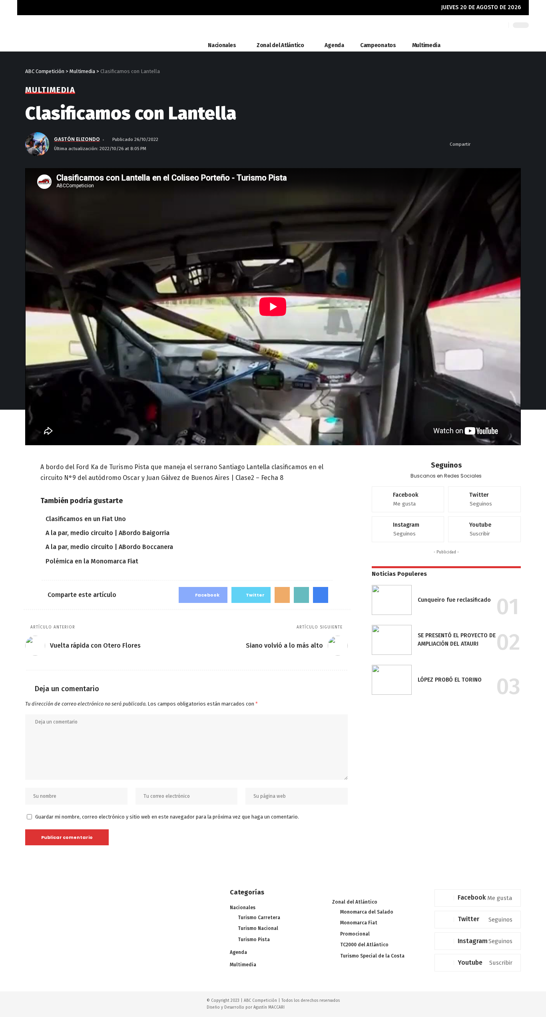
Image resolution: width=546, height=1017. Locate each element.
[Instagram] (408, 529)
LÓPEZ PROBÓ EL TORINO (450, 679)
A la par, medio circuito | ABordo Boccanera (109, 547)
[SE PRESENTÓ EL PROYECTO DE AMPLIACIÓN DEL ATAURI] (392, 640)
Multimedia (50, 90)
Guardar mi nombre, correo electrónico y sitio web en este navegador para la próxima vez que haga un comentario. (167, 817)
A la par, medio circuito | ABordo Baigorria (107, 533)
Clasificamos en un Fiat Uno (86, 519)
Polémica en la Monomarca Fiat (92, 561)
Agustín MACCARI (269, 1007)
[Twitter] (484, 499)
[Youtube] (484, 529)
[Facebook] (408, 499)
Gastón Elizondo (77, 139)
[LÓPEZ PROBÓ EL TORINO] (392, 680)
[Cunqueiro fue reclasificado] (392, 600)
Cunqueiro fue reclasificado (454, 600)
